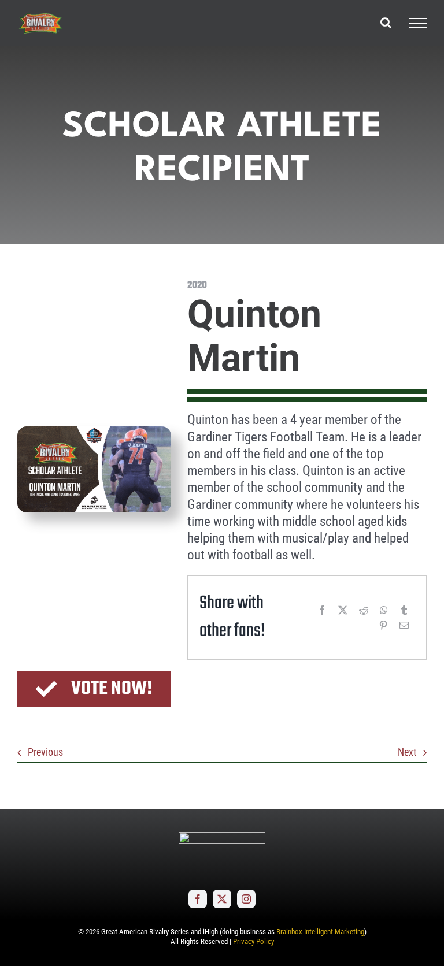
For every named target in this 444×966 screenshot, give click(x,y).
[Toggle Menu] (418, 23)
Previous (45, 752)
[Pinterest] (383, 625)
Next (407, 752)
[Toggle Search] (385, 22)
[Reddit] (363, 610)
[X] (342, 610)
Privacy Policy (253, 941)
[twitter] (222, 899)
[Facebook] (322, 610)
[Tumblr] (404, 610)
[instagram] (246, 899)
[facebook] (197, 899)
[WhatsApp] (384, 610)
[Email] (404, 625)
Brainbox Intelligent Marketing (320, 931)
